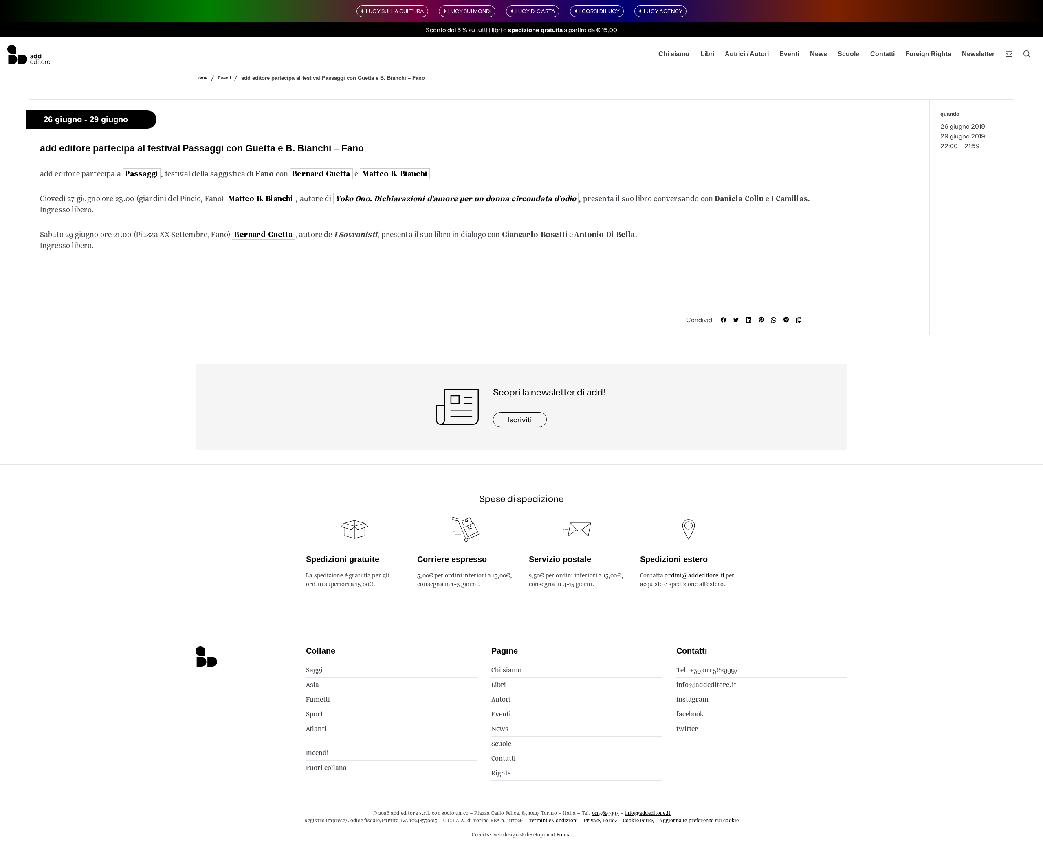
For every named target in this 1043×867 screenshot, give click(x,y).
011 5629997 (605, 813)
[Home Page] (28, 54)
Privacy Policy (600, 820)
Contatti (882, 53)
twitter (687, 728)
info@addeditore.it (706, 684)
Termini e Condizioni (553, 820)
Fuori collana (326, 768)
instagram (692, 699)
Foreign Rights (928, 53)
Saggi (314, 670)
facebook (690, 714)
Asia (312, 684)
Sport (314, 714)
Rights (501, 773)
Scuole (848, 53)
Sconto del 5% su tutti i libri (464, 29)
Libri (707, 53)
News (818, 53)
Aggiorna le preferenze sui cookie (699, 820)
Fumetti (318, 699)
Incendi (317, 752)
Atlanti (316, 728)
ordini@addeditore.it (694, 575)
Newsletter (978, 53)
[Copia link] (800, 320)
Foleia (564, 834)
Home (201, 77)
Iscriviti (520, 419)
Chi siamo (673, 53)
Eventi (789, 53)
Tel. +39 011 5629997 (707, 670)
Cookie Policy (638, 820)
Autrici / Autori (747, 53)
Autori (501, 699)
